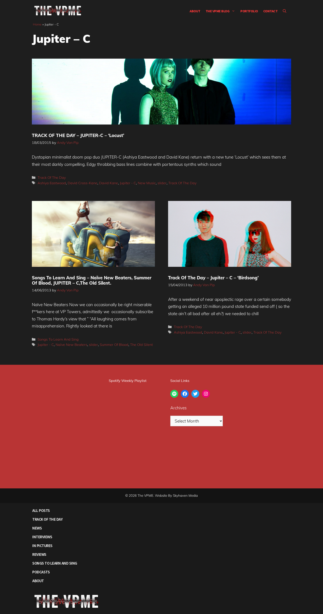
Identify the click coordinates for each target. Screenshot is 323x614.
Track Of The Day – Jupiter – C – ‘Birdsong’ (213, 277)
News (37, 528)
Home (37, 24)
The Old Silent (141, 344)
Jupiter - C (128, 183)
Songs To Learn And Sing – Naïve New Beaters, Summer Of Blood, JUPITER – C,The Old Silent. (91, 280)
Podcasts (41, 571)
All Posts (41, 510)
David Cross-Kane (82, 183)
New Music (147, 183)
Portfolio (249, 11)
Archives (178, 407)
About (195, 11)
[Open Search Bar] (284, 11)
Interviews (42, 536)
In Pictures (42, 545)
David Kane (108, 183)
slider (162, 183)
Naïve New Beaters (71, 344)
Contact (270, 11)
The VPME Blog (218, 11)
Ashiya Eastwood (52, 183)
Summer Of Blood (114, 344)
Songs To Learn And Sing (58, 339)
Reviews (39, 554)
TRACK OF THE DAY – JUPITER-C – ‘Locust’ (78, 135)
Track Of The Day (52, 177)
